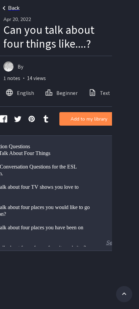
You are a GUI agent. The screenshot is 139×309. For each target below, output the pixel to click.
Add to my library (89, 119)
